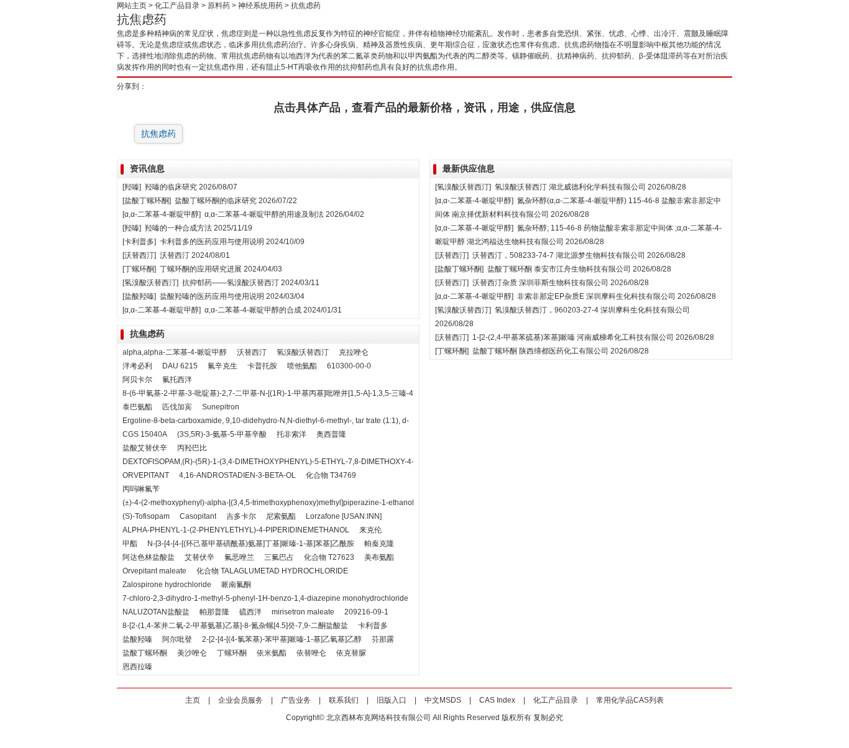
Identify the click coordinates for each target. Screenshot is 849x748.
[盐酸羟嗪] (139, 296)
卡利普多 (373, 625)
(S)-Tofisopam (146, 516)
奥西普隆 (331, 434)
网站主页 (132, 5)
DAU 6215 (180, 366)
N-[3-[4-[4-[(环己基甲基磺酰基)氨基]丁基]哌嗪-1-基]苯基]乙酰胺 (250, 543)
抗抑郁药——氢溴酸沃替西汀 (230, 282)
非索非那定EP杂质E (550, 296)
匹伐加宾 (177, 407)
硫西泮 (250, 612)
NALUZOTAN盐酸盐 (156, 612)
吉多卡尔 (241, 516)
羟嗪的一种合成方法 (178, 228)
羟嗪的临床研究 (171, 187)
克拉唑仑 (354, 352)
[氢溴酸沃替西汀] (150, 282)
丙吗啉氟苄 (141, 489)
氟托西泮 (177, 379)
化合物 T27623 (329, 557)
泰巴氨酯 (137, 407)
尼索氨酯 (281, 516)
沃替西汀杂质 (494, 282)
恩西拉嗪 (137, 666)
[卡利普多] (139, 241)
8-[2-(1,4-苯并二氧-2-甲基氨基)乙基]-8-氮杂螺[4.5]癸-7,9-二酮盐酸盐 (235, 625)
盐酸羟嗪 (137, 639)
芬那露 (383, 639)
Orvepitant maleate (154, 571)
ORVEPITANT (145, 475)
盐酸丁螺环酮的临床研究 (216, 200)
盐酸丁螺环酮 (144, 653)
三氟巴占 (279, 557)
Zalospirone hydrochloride (166, 584)
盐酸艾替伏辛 (144, 448)
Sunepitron (220, 407)
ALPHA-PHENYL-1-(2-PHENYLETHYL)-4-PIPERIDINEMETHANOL (235, 530)
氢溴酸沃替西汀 (303, 352)
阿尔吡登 (177, 639)
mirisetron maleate (303, 612)
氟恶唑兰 (239, 557)
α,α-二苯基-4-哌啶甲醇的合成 (252, 310)
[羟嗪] (131, 187)
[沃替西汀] (139, 255)
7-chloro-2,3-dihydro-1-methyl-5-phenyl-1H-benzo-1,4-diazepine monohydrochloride (265, 598)
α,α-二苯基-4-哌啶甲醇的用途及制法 (264, 214)
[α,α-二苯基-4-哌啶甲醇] (161, 214)
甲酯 (129, 543)
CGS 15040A (144, 434)
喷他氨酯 (302, 366)
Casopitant (198, 516)
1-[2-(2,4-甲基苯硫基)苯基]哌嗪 (523, 337)
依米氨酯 (272, 653)
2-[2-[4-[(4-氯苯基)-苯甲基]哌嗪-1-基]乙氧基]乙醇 (282, 639)
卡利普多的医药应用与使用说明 (212, 241)
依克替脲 (351, 653)
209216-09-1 (366, 612)
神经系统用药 (260, 5)
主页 (192, 700)
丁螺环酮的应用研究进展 (201, 269)
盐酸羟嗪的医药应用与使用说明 (212, 296)
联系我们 (344, 700)
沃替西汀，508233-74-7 (513, 255)
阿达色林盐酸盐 (148, 557)
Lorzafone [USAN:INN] (344, 516)
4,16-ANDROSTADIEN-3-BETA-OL (237, 475)
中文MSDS (442, 700)
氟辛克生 (222, 366)
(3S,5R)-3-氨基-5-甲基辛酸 (222, 434)
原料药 (219, 5)
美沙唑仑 (192, 653)
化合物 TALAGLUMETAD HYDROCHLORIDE (272, 571)
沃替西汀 (175, 255)
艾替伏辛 (199, 557)
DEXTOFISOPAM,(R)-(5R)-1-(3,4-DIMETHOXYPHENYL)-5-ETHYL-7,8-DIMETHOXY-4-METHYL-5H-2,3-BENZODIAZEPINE (329, 461)
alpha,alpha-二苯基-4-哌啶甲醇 (174, 352)
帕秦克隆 (379, 543)
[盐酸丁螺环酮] (146, 200)
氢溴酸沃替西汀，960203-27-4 (547, 310)
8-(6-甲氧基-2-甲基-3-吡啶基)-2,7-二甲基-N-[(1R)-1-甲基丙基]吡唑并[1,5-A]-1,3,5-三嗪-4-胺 (272, 393)
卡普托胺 (262, 366)
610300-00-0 (349, 366)
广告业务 (296, 700)
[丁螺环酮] (139, 269)
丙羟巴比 (192, 448)
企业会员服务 (240, 700)
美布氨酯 (379, 557)
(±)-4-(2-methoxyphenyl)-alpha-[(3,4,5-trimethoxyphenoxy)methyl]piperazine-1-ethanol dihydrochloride (295, 502)
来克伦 (370, 530)
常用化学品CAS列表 (630, 700)
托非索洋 (291, 434)
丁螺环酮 (232, 653)
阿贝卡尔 (137, 379)
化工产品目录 (177, 5)
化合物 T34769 (331, 475)
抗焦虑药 (158, 134)
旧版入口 (391, 700)
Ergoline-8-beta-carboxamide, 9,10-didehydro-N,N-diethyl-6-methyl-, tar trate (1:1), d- (265, 420)
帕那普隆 (214, 612)
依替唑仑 (311, 653)
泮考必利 (137, 366)
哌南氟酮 (236, 584)
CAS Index (497, 700)
